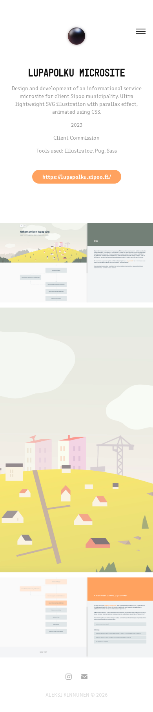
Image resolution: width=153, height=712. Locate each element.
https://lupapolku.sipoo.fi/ (76, 176)
